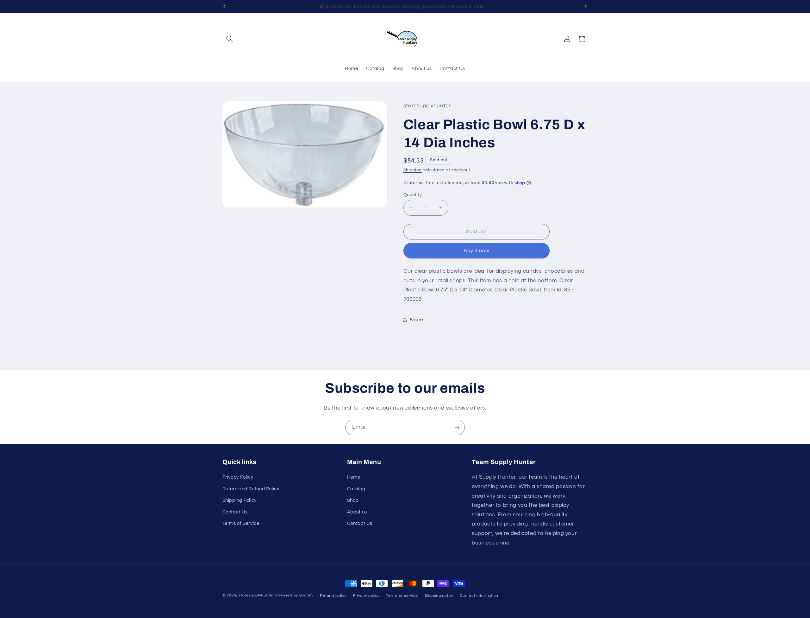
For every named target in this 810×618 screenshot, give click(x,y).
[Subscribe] (457, 427)
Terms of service (402, 595)
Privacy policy (366, 595)
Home (353, 477)
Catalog (356, 489)
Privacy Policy (237, 477)
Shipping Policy (239, 500)
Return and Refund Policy (250, 489)
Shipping (412, 170)
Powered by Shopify (294, 595)
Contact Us (235, 512)
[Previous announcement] (224, 6)
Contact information (479, 595)
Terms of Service (240, 523)
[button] (229, 39)
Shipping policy (439, 595)
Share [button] (416, 319)
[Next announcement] (586, 6)
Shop (353, 500)
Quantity (412, 195)
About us (357, 512)
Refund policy (333, 595)
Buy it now (477, 250)
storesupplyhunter (256, 595)
